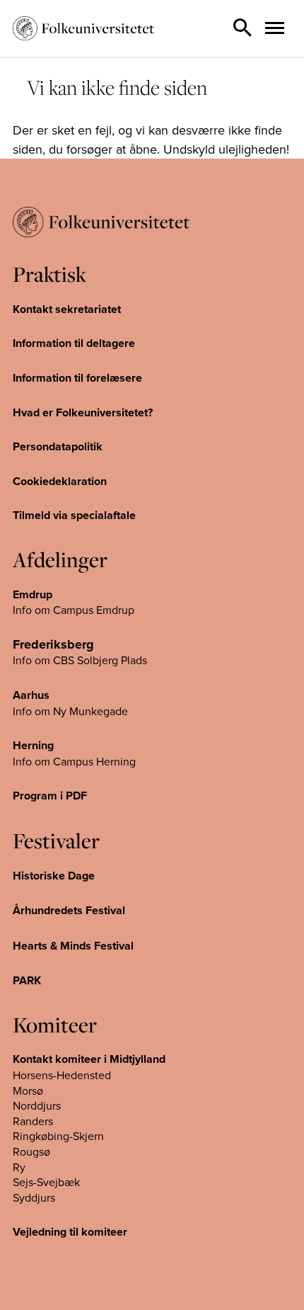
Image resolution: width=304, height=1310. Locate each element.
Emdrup (32, 594)
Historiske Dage (54, 875)
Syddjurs (34, 1197)
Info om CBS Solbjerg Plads (80, 660)
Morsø (28, 1090)
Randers (33, 1121)
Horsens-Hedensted (62, 1075)
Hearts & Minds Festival (73, 946)
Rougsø (31, 1151)
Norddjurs (37, 1105)
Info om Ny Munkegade (70, 711)
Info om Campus (54, 761)
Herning (33, 745)
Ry (19, 1167)
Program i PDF (50, 795)
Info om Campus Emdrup (73, 609)
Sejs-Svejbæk (46, 1182)
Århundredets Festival (69, 910)
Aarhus (31, 695)
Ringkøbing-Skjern (58, 1136)
